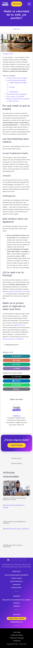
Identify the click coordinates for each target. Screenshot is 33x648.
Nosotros (16, 603)
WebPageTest (13, 92)
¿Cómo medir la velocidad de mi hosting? (14, 522)
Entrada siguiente (16, 463)
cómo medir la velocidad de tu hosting (18, 291)
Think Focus (16, 29)
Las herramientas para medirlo (16, 80)
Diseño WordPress (16, 581)
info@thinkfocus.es (16, 622)
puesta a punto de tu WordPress (13, 339)
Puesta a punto (16, 578)
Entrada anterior (16, 458)
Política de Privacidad (17, 638)
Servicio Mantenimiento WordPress (16, 575)
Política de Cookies (17, 635)
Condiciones (17, 641)
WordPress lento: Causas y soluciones (12, 546)
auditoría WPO (18, 325)
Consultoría (16, 584)
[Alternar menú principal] (29, 4)
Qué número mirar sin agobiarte (17, 94)
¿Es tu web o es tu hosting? (15, 96)
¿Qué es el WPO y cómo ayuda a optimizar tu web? (14, 499)
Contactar (16, 606)
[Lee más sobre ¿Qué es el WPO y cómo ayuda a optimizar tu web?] (16, 488)
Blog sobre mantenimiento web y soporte (17, 600)
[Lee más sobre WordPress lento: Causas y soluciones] (16, 535)
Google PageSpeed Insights (18, 83)
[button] (16, 3)
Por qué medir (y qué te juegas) (17, 78)
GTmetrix (12, 87)
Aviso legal (16, 632)
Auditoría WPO (16, 588)
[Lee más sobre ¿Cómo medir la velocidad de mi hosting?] (16, 511)
